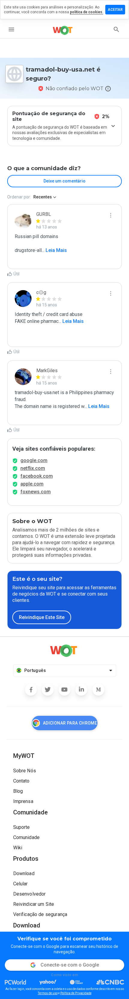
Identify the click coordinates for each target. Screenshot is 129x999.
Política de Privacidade (76, 993)
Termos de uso (48, 993)
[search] (116, 29)
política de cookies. (86, 12)
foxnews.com (35, 492)
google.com (33, 460)
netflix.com (32, 468)
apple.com (32, 484)
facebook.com (36, 476)
